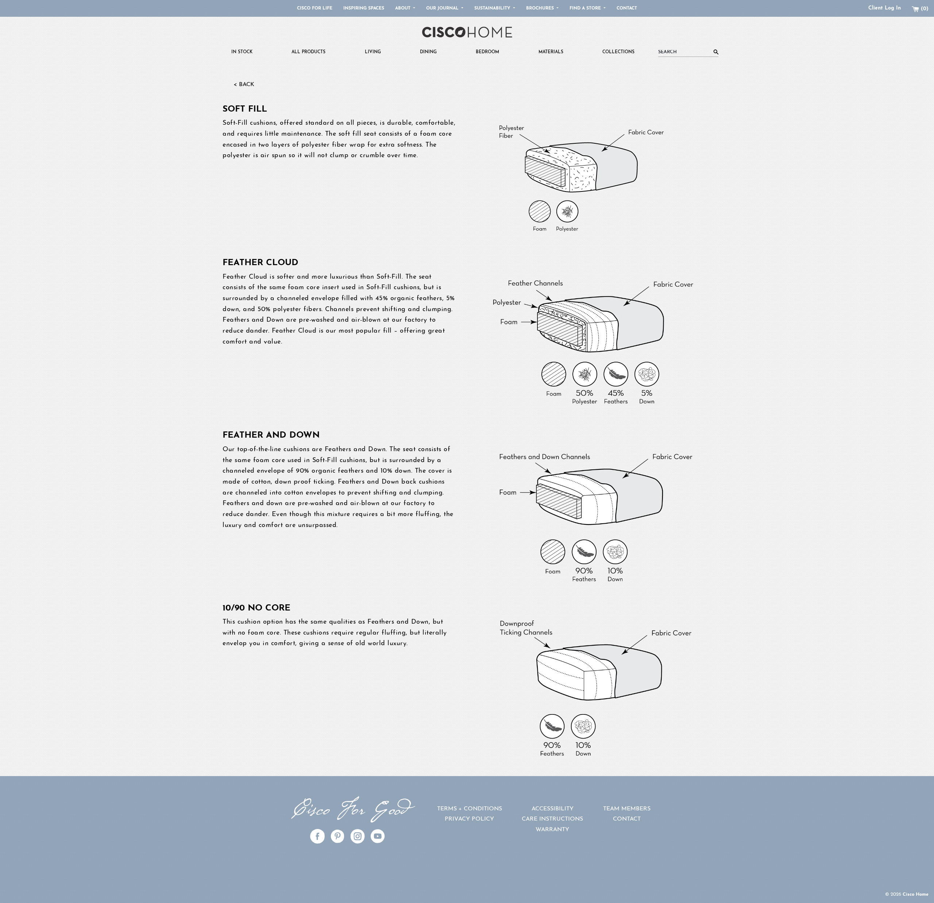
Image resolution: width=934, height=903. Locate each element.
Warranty (552, 830)
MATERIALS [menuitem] (551, 52)
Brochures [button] (540, 8)
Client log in (884, 8)
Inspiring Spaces (363, 8)
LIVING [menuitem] (373, 52)
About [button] (403, 8)
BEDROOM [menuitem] (487, 52)
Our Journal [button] (443, 8)
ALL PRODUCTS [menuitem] (308, 52)
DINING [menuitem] (428, 52)
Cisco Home (916, 894)
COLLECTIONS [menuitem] (618, 52)
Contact (627, 8)
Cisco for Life (314, 8)
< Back (244, 85)
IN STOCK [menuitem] (241, 52)
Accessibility (553, 809)
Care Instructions (552, 819)
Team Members (627, 809)
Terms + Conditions (469, 809)
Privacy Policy (469, 819)
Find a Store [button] (586, 8)
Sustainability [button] (493, 8)
